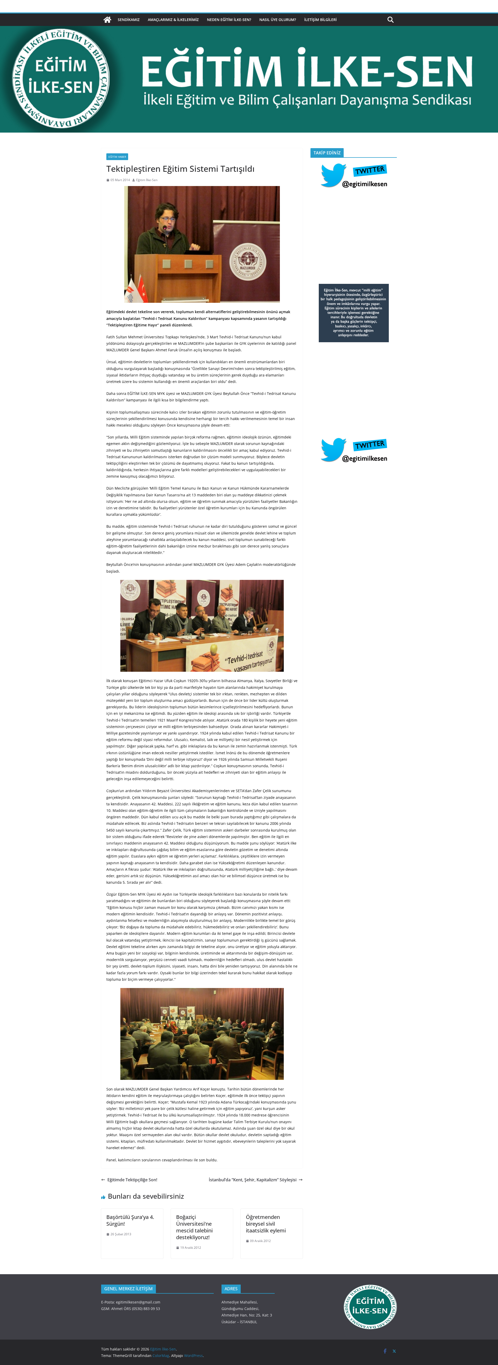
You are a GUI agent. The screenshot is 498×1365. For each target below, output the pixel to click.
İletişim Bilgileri (320, 19)
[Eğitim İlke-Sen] (107, 19)
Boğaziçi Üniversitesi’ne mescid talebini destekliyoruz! (194, 1227)
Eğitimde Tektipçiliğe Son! (132, 1180)
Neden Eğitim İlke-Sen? (229, 19)
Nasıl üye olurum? (277, 19)
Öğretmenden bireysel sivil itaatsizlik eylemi (266, 1223)
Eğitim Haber (117, 157)
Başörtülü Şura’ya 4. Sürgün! (130, 1220)
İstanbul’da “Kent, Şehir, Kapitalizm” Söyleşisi (252, 1180)
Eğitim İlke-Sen (146, 180)
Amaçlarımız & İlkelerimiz (173, 19)
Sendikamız (129, 19)
